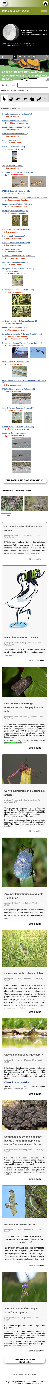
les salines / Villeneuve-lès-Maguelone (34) (18, 256)
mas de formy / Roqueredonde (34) (15, 262)
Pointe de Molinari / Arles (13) (13, 147)
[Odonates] (39, 98)
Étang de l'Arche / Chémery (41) (14, 328)
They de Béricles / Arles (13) (13, 166)
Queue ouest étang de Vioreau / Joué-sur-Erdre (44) (22, 343)
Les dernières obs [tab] (9, 85)
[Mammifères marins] (18, 98)
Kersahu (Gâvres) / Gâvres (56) (14, 433)
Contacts (27, 1374)
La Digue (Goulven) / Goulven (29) (15, 211)
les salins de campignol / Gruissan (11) (17, 114)
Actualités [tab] (6, 516)
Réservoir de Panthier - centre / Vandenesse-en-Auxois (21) (25, 198)
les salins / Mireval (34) (11, 249)
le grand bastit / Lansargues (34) (14, 236)
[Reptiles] (25, 98)
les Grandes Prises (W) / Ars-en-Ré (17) (17, 172)
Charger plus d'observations (25, 480)
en (45, 11)
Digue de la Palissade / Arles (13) (15, 134)
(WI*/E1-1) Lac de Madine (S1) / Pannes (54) (18, 389)
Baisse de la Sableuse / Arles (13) (15, 121)
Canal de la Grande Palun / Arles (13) (16, 127)
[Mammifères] (11, 98)
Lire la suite (35, 559)
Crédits (34, 1374)
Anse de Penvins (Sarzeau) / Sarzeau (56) (18, 408)
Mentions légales (18, 1374)
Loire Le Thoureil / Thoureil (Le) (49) (15, 362)
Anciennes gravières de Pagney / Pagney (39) (19, 321)
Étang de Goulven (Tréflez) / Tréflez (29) (17, 204)
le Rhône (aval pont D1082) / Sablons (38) (18, 290)
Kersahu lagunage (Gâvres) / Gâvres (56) (18, 427)
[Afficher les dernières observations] (14, 90)
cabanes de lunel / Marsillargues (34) (16, 230)
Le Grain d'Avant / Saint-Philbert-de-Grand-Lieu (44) (22, 334)
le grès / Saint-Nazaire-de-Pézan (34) (16, 243)
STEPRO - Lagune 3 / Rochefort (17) (16, 191)
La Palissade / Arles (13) (11, 140)
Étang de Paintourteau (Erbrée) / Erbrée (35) (19, 269)
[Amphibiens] (32, 98)
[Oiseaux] (4, 98)
